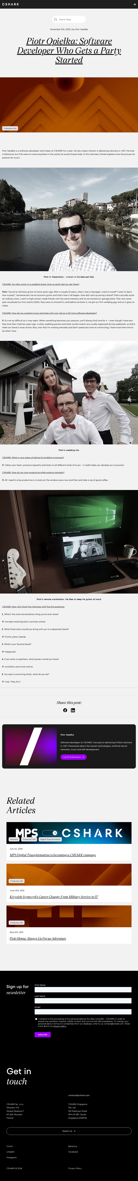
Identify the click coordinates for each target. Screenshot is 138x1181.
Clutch (9, 1146)
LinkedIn (10, 1151)
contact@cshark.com (79, 1095)
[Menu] (135, 4)
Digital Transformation (50, 839)
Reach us (67, 1131)
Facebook (73, 1151)
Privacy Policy (75, 1168)
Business (14, 839)
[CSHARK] (10, 4)
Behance (72, 1146)
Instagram (11, 1157)
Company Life (10, 128)
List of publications (72, 757)
